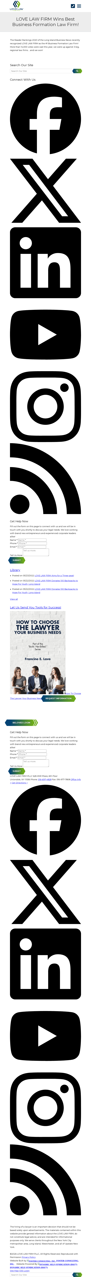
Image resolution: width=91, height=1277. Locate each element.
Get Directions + (20, 783)
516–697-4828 (44, 779)
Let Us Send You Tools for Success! (35, 607)
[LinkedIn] (45, 297)
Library (15, 570)
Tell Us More (16, 555)
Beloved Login (21, 723)
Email (13, 547)
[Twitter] (45, 225)
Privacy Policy (29, 1257)
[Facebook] (45, 153)
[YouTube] (45, 369)
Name (13, 540)
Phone (14, 543)
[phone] (73, 6)
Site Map (14, 1271)
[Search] (77, 71)
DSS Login (24, 1271)
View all (14, 599)
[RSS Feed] (45, 513)
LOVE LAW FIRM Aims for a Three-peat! (54, 575)
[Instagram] (45, 441)
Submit (17, 560)
